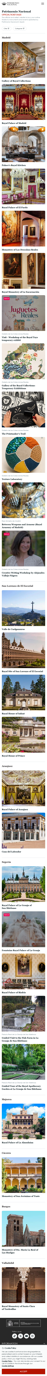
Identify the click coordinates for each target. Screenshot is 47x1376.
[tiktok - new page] (14, 1336)
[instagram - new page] (32, 1336)
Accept (23, 1371)
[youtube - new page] (26, 1336)
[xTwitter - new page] (20, 1336)
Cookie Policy (7, 1361)
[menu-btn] (42, 3)
